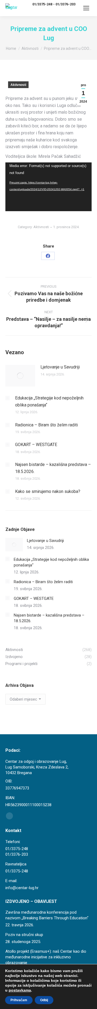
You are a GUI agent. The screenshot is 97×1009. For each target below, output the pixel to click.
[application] (48, 186)
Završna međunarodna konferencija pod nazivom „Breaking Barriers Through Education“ (46, 915)
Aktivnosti (18, 85)
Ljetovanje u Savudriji (60, 367)
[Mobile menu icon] (86, 8)
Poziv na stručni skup (24, 934)
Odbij (44, 1000)
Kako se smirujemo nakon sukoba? (47, 491)
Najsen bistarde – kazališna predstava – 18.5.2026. (53, 468)
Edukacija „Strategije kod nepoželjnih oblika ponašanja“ (49, 401)
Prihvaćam (19, 1000)
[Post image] (20, 376)
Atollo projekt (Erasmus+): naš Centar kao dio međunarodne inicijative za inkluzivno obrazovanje (45, 957)
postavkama (20, 990)
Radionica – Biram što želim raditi (46, 424)
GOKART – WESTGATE (36, 444)
